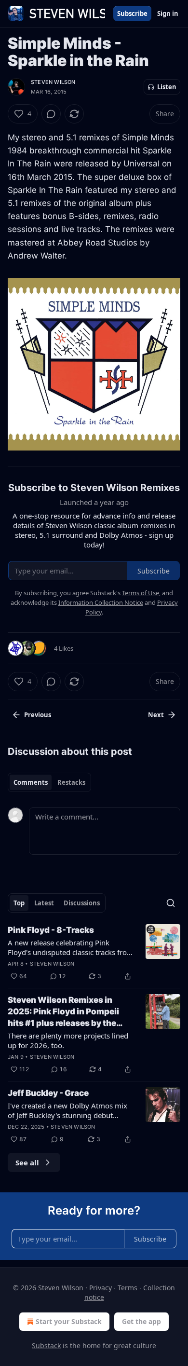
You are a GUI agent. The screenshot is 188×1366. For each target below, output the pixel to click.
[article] (94, 953)
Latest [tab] (44, 903)
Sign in (167, 13)
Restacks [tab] (71, 782)
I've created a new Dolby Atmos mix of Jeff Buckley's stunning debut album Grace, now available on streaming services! (67, 1110)
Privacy (100, 1287)
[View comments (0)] (51, 113)
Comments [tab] (30, 782)
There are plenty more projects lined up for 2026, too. (68, 1040)
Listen (166, 86)
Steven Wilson (53, 82)
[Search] (170, 903)
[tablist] (49, 782)
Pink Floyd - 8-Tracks (51, 930)
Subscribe (132, 13)
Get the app (141, 1321)
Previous (37, 714)
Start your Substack (69, 1321)
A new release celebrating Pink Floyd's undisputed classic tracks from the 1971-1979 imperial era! (71, 947)
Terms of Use (140, 592)
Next (156, 714)
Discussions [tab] (82, 903)
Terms (127, 1287)
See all (27, 1162)
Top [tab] (19, 903)
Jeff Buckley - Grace (48, 1093)
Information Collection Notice (100, 602)
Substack (46, 1345)
